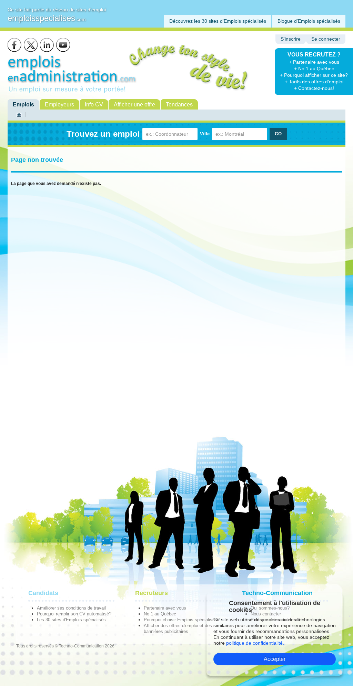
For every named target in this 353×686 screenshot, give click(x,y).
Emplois (23, 104)
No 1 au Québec (160, 613)
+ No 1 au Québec (314, 68)
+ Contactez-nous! (314, 88)
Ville (205, 133)
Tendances (179, 104)
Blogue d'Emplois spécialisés (309, 21)
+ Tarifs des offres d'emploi (314, 81)
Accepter (274, 659)
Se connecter (325, 39)
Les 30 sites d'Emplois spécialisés (71, 619)
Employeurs (59, 104)
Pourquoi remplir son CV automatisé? (74, 613)
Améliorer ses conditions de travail (71, 608)
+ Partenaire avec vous (314, 62)
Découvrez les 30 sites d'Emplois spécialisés (217, 21)
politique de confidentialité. (255, 643)
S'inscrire (291, 39)
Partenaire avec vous (165, 608)
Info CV (94, 104)
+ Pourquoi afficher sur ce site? (314, 75)
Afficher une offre (134, 104)
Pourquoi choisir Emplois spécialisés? (182, 619)
